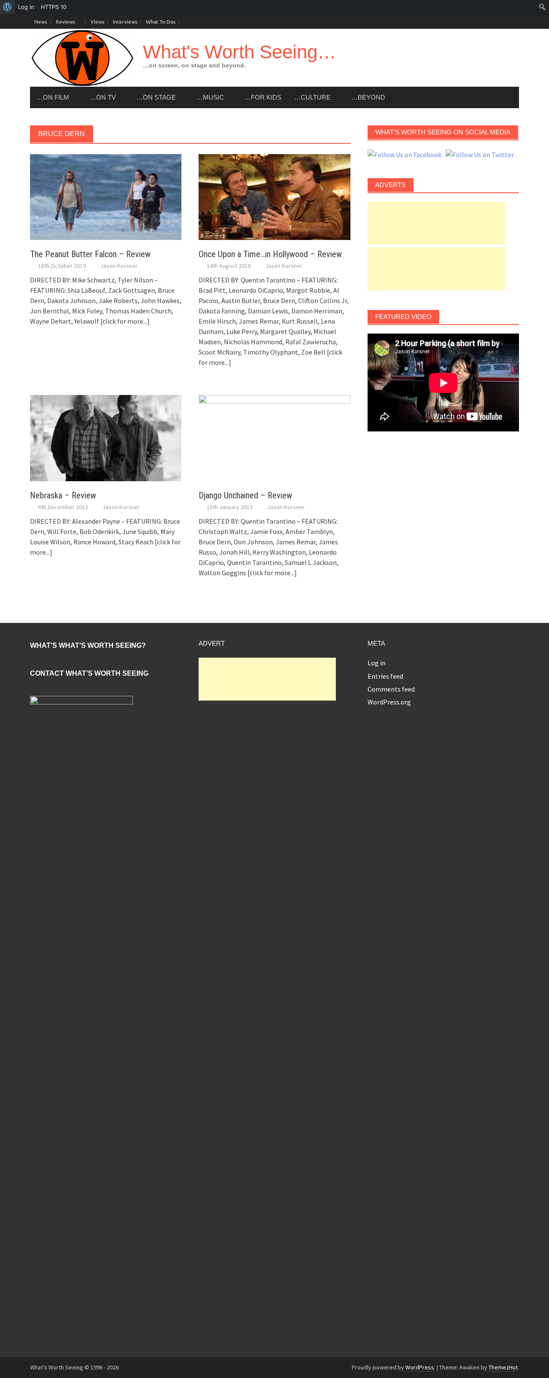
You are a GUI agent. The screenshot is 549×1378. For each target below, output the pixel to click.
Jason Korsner (119, 266)
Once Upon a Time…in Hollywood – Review (270, 254)
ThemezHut (503, 1367)
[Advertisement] (436, 223)
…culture (312, 97)
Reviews (65, 21)
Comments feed (391, 689)
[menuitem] (7, 7)
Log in (377, 663)
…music (210, 97)
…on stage (156, 97)
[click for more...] (125, 321)
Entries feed (385, 676)
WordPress (419, 1367)
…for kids (262, 97)
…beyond (368, 97)
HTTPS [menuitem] (53, 6)
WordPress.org (389, 702)
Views (97, 21)
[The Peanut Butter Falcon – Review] (105, 196)
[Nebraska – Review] (105, 437)
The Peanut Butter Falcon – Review (90, 254)
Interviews (125, 21)
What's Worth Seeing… (239, 51)
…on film (52, 97)
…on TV (103, 97)
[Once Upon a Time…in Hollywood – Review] (274, 196)
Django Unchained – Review (245, 495)
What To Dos (160, 21)
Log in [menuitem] (26, 6)
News (40, 21)
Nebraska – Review (63, 495)
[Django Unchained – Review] (274, 437)
